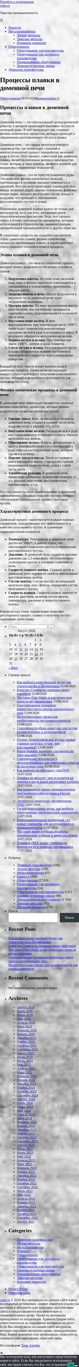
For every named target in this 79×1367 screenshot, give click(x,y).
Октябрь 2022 (26, 1183)
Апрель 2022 (26, 1198)
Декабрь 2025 (26, 1038)
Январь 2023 (26, 1172)
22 (36, 654)
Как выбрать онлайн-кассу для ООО (43, 770)
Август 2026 (26, 1007)
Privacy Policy (18, 1289)
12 (21, 649)
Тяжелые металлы (30, 903)
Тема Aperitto (30, 1345)
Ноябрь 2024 (26, 1087)
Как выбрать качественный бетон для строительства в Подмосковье (44, 684)
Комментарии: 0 (47, 98)
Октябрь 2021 (26, 1214)
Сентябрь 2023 (27, 1141)
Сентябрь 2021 (27, 1217)
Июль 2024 (25, 1103)
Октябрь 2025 (26, 1045)
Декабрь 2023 (26, 1129)
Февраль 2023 (27, 1168)
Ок (71, 1364)
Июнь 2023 (25, 1152)
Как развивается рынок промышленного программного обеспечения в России (46, 791)
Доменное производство (34, 865)
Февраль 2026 (27, 1030)
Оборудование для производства (40, 892)
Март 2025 (24, 1072)
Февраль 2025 (27, 1076)
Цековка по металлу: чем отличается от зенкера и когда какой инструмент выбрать (48, 780)
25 (16, 658)
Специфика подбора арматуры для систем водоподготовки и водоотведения (47, 730)
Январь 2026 (26, 1034)
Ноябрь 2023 (26, 1133)
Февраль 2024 (27, 1122)
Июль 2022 (25, 1191)
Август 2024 (26, 1099)
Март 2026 (24, 1026)
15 (36, 649)
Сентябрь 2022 (27, 1187)
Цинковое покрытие (31, 907)
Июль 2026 (25, 1011)
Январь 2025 (26, 1080)
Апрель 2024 (26, 1114)
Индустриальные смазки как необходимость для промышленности (44, 718)
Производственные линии (36, 895)
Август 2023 (26, 1145)
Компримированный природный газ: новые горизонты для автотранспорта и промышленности (45, 823)
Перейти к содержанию (17, 2)
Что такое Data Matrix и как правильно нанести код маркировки (44, 699)
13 (26, 649)
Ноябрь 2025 (26, 1041)
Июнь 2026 (25, 1015)
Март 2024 (24, 1118)
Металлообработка (30, 872)
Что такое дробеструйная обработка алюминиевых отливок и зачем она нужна (47, 833)
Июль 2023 (25, 1149)
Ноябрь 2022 (26, 1179)
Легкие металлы (28, 869)
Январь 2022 (26, 1202)
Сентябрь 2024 (27, 1095)
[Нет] (76, 1365)
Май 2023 (24, 1156)
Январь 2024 (26, 1126)
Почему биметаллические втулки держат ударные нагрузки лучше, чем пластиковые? (46, 743)
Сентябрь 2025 (27, 1049)
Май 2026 (24, 1019)
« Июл (13, 668)
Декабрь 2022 (26, 1175)
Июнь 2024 (25, 1107)
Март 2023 (24, 1164)
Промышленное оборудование (39, 899)
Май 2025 (24, 1064)
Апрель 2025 (26, 1068)
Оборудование (10, 98)
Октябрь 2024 (26, 1091)
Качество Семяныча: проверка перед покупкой (42, 946)
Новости (23, 876)
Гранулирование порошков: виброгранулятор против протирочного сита (45, 709)
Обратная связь (19, 1293)
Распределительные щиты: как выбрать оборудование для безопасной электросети (47, 810)
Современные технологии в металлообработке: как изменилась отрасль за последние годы (48, 762)
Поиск (13, 911)
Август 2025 (26, 1053)
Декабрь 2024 (26, 1084)
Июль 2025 (25, 1057)
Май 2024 (24, 1110)
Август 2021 (26, 1221)
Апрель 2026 (26, 1022)
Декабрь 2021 (26, 1206)
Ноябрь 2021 (26, 1210)
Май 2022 (24, 1195)
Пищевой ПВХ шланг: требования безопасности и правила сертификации (45, 845)
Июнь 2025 (25, 1061)
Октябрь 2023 (26, 1137)
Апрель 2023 (26, 1160)
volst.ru (5, 5)
